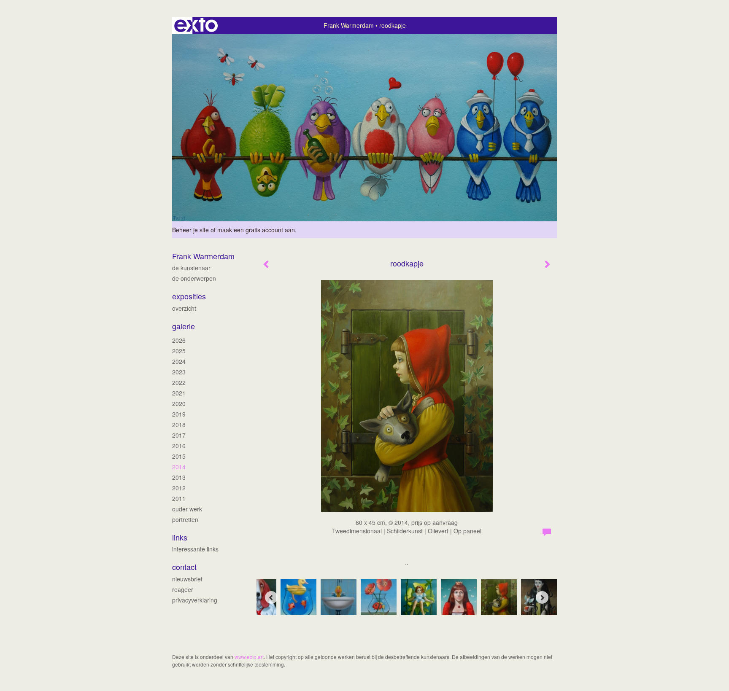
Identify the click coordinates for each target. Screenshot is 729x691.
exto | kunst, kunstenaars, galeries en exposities (196, 25)
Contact (184, 567)
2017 (179, 435)
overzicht (184, 308)
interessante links (195, 549)
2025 (179, 351)
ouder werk (187, 509)
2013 (179, 477)
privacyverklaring (194, 600)
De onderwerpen (194, 278)
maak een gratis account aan (256, 230)
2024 (179, 361)
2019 (179, 414)
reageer (182, 589)
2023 (179, 372)
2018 (179, 424)
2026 (179, 340)
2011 (179, 498)
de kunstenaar (191, 267)
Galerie (183, 326)
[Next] (542, 597)
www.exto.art (249, 656)
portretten (185, 519)
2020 (179, 403)
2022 (179, 382)
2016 (179, 445)
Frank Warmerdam (349, 25)
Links (179, 537)
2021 (179, 393)
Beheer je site (190, 230)
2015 (179, 456)
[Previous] (271, 597)
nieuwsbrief (187, 579)
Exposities (189, 296)
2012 (179, 488)
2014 (179, 466)
